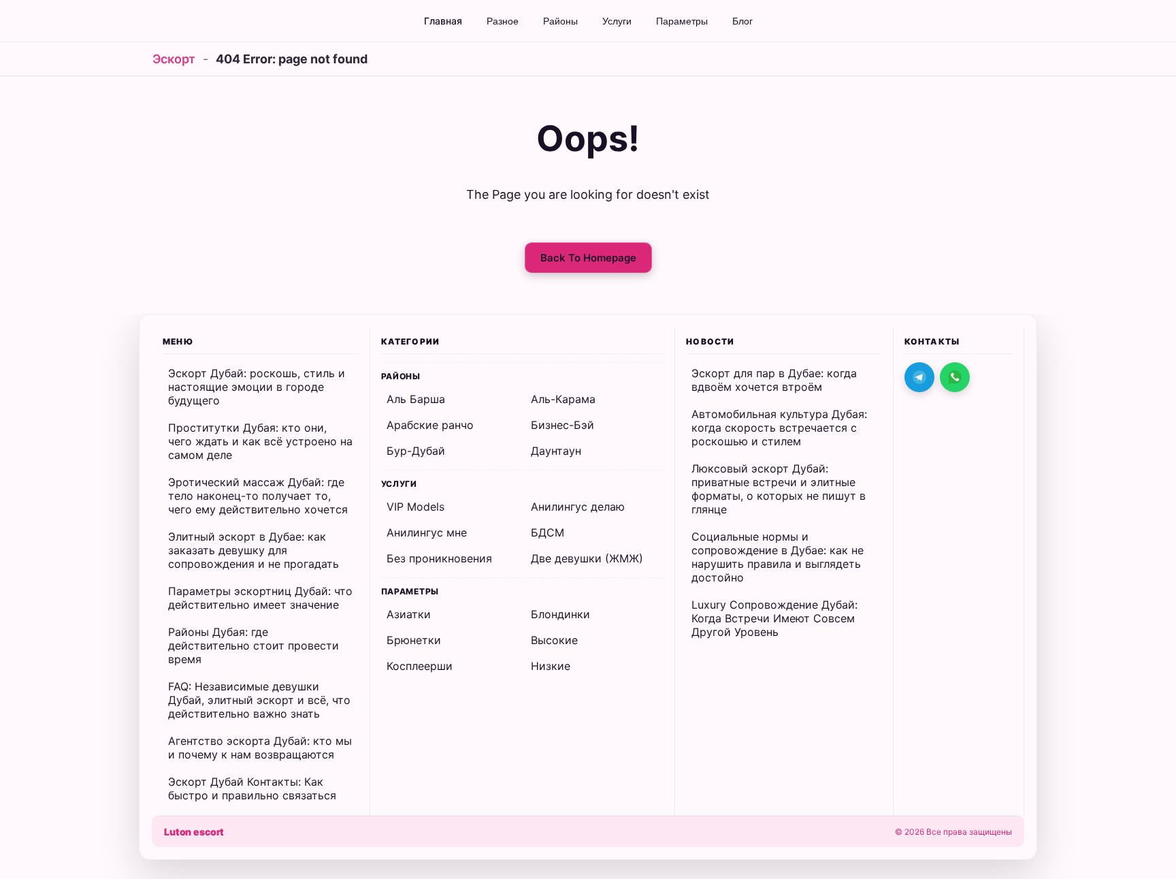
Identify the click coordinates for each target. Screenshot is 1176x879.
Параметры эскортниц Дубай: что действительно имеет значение (260, 597)
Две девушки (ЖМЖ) (587, 558)
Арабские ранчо (430, 425)
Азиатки (409, 614)
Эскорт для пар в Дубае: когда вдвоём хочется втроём (774, 380)
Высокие (554, 640)
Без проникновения (439, 558)
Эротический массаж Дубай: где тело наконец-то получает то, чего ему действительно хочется (258, 495)
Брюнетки (414, 640)
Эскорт (173, 59)
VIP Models (415, 506)
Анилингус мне (427, 532)
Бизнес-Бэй (562, 425)
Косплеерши (420, 666)
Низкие (550, 666)
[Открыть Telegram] (919, 377)
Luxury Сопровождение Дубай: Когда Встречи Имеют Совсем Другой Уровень (774, 618)
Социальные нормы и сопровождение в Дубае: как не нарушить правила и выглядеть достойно (777, 557)
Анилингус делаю (578, 506)
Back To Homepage (588, 257)
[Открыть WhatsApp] (955, 377)
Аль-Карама (563, 399)
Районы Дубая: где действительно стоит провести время (253, 645)
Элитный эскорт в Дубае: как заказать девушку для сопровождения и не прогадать (253, 550)
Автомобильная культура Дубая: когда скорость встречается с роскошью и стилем (779, 427)
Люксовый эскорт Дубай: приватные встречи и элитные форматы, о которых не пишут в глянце (778, 489)
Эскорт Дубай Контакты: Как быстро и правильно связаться (252, 788)
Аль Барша (416, 399)
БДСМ (547, 532)
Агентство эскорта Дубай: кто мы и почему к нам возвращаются (260, 747)
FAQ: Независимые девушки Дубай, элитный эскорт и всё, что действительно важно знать (259, 700)
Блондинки (560, 614)
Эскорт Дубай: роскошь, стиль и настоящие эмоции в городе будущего (256, 386)
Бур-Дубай (416, 451)
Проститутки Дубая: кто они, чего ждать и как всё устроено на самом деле (260, 441)
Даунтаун (556, 451)
